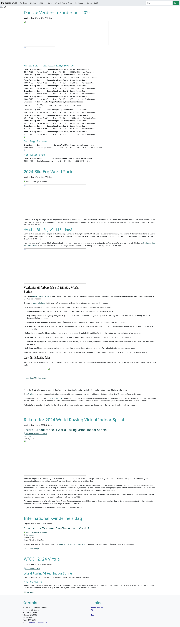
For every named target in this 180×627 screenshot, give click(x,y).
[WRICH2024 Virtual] (32, 568)
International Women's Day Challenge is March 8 (56, 528)
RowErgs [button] (23, 3)
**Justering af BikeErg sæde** (36, 378)
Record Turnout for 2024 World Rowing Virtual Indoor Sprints (65, 430)
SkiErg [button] (42, 3)
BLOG (96, 3)
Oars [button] (50, 3)
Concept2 (30, 436)
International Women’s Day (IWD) (72, 544)
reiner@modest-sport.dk (38, 622)
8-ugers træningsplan (40, 296)
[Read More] (29, 592)
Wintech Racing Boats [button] (63, 3)
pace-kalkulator (39, 303)
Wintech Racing (97, 607)
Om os (89, 3)
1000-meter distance (54, 398)
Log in (93, 615)
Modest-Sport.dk (9, 2)
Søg (175, 3)
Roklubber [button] (79, 3)
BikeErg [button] (33, 3)
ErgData (31, 394)
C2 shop (94, 610)
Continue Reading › (31, 548)
